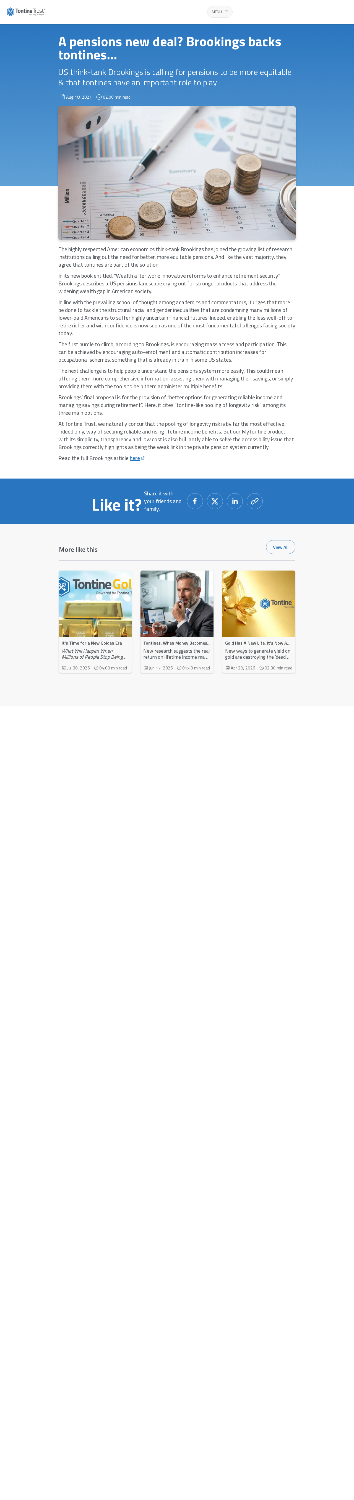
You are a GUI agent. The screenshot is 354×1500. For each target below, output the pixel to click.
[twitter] (215, 501)
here (135, 458)
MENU (217, 12)
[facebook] (195, 501)
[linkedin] (235, 501)
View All (280, 547)
